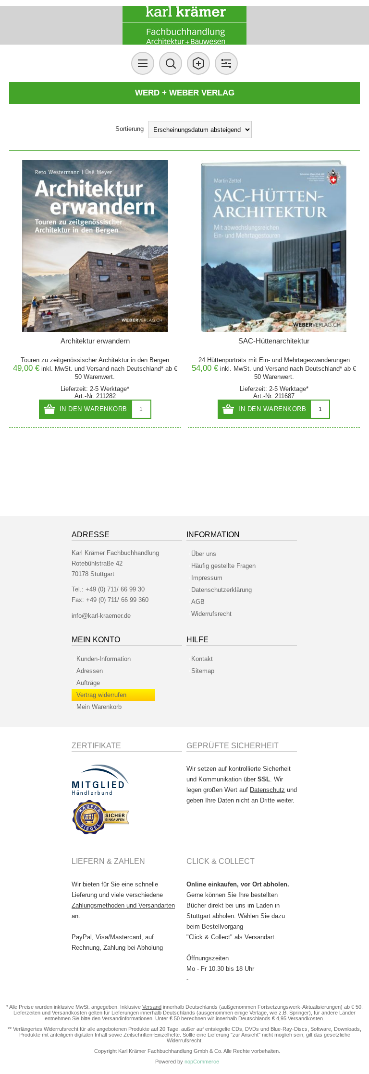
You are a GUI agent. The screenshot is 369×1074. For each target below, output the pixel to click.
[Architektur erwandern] (95, 246)
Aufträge (88, 682)
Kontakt (202, 658)
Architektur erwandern (95, 341)
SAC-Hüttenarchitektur (273, 341)
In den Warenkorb (93, 409)
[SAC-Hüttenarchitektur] (274, 246)
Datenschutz (267, 789)
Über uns (203, 553)
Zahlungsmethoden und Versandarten (123, 905)
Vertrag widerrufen (101, 694)
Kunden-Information (103, 658)
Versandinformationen (127, 1018)
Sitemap (202, 670)
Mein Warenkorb (99, 706)
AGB (198, 601)
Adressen (89, 670)
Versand (97, 368)
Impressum (206, 577)
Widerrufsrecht (211, 613)
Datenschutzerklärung (221, 589)
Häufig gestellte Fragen (223, 565)
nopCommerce (201, 1061)
